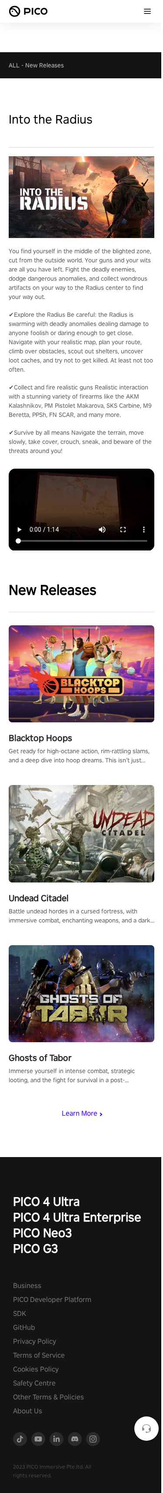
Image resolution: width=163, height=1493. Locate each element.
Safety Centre (34, 1383)
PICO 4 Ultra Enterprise (77, 1217)
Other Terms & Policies (48, 1397)
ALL (14, 65)
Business (27, 1285)
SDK (19, 1313)
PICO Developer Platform (52, 1299)
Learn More (79, 1113)
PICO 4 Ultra (46, 1201)
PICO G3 (35, 1248)
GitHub (24, 1327)
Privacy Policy (34, 1341)
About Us (27, 1411)
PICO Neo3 (42, 1233)
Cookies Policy (36, 1369)
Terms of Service (39, 1355)
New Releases (44, 65)
